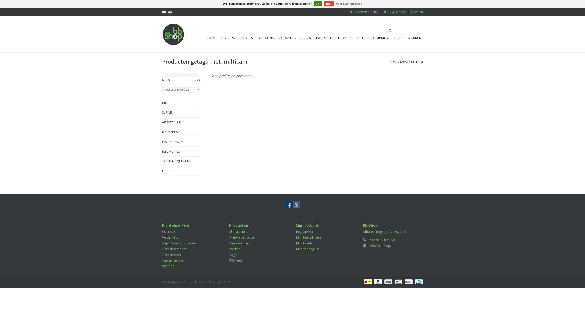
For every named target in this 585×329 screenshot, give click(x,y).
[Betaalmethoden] (367, 282)
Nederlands (164, 12)
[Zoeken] (388, 31)
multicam (416, 62)
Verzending (170, 237)
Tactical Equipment (372, 38)
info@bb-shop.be (381, 245)
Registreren (304, 231)
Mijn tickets (304, 243)
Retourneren (171, 254)
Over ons (169, 231)
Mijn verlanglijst (307, 249)
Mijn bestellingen (308, 237)
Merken (414, 38)
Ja (317, 3)
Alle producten (239, 231)
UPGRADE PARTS (313, 38)
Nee (328, 3)
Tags (403, 62)
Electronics (340, 38)
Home (212, 38)
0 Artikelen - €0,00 (367, 12)
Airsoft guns (262, 38)
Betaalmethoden (174, 249)
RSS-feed (236, 260)
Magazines (287, 38)
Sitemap (168, 266)
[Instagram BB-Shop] (296, 204)
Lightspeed (222, 282)
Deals (399, 38)
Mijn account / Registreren (406, 12)
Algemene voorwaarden (180, 243)
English (170, 12)
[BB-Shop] (173, 34)
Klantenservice (173, 260)
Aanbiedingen (239, 243)
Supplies (239, 38)
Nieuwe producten (242, 237)
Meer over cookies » (349, 3)
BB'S (224, 38)
